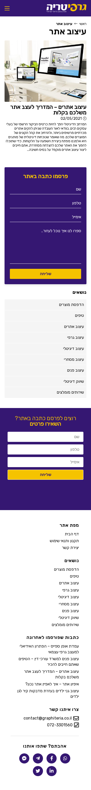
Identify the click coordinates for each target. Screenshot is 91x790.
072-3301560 (60, 725)
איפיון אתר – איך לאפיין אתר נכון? (52, 684)
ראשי (82, 24)
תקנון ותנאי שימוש (64, 540)
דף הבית (72, 534)
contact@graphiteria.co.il (48, 718)
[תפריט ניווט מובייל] (7, 8)
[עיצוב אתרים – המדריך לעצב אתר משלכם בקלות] (45, 71)
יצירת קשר (70, 547)
